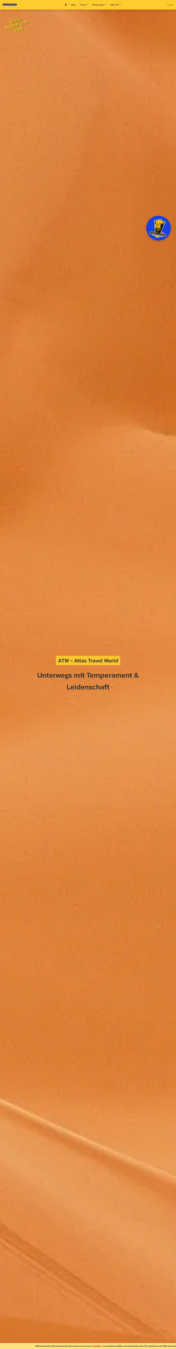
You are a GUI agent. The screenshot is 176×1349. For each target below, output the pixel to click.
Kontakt (170, 5)
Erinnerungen (98, 4)
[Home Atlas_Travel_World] (10, 4)
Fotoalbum (95, 1346)
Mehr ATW (115, 4)
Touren (83, 4)
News (73, 4)
